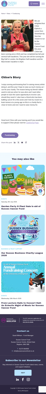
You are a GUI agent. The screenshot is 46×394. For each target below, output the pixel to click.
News (8, 13)
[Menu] (43, 4)
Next (23, 373)
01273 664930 (23, 349)
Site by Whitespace (23, 390)
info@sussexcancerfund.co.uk (23, 351)
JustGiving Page (32, 123)
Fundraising (16, 13)
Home (3, 13)
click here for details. (28, 322)
